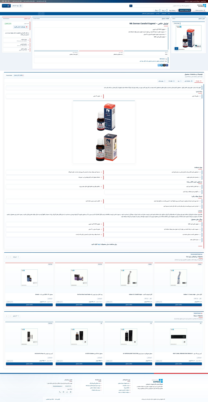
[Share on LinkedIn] (161, 65)
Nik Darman (162, 59)
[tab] (198, 81)
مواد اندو (157, 13)
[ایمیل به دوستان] (164, 65)
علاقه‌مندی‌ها (126, 388)
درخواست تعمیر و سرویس (124, 390)
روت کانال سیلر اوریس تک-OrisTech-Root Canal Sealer (89, 294)
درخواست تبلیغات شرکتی (95, 388)
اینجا (99, 244)
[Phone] (59, 392)
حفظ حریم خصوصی (50, 399)
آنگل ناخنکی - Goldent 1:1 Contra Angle (193, 294)
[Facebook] (67, 392)
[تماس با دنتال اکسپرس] (8, 1)
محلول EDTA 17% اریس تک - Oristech (44, 294)
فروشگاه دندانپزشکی (184, 10)
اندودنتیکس (163, 13)
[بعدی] (10, 257)
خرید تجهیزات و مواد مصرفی (123, 383)
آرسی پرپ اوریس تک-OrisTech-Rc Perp (44, 353)
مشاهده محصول (29, 304)
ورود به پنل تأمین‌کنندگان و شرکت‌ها (93, 385)
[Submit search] (130, 6)
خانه (169, 13)
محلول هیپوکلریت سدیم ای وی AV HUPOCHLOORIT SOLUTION (137, 353)
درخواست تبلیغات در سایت (123, 392)
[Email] (63, 392)
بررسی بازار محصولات (96, 390)
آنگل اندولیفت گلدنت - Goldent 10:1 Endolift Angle (140, 294)
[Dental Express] (157, 381)
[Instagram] (70, 392)
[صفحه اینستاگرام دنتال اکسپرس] (3, 1)
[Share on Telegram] (159, 65)
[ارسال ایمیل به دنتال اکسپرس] (6, 1)
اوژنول (158, 61)
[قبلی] (6, 257)
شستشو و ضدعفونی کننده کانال (148, 13)
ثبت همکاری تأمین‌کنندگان (95, 383)
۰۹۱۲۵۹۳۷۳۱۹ (68, 386)
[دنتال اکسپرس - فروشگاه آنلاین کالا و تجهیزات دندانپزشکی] (201, 5)
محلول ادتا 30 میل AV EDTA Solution (93, 353)
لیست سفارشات (126, 385)
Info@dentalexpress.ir (57, 386)
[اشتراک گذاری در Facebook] (167, 65)
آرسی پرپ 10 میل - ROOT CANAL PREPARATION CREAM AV (187, 353)
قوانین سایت (57, 399)
